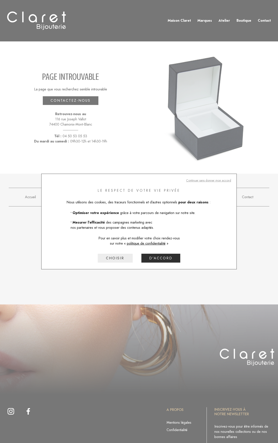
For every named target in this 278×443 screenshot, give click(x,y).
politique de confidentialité (146, 243)
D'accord (160, 258)
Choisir (115, 258)
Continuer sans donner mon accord (208, 180)
